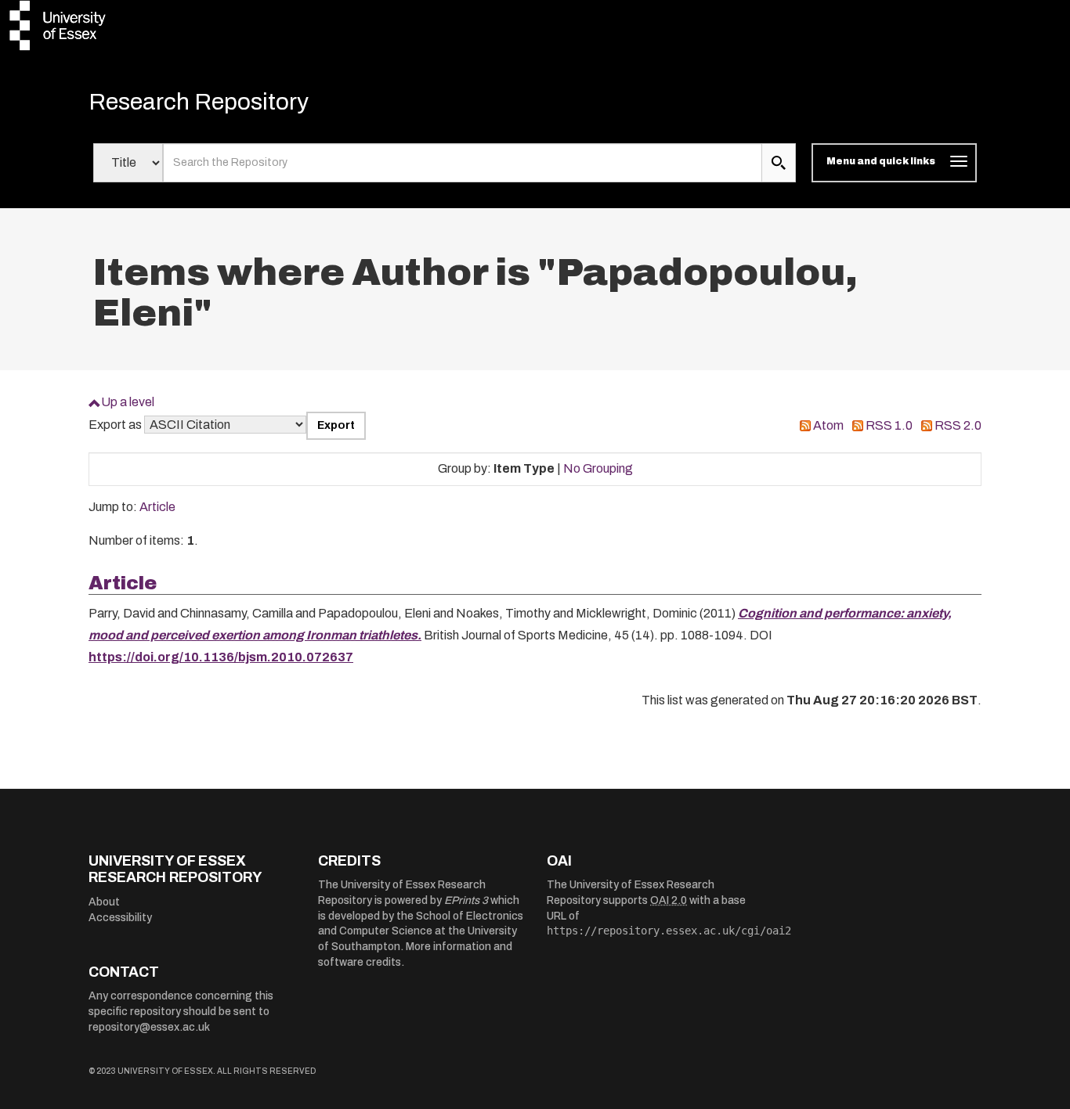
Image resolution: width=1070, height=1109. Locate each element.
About (104, 902)
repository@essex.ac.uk (149, 1027)
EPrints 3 (466, 900)
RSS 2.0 (957, 425)
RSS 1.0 (889, 425)
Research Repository (199, 101)
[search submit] (778, 162)
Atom (828, 425)
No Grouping (598, 468)
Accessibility (120, 918)
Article (157, 506)
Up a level (127, 402)
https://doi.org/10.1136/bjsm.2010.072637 (221, 657)
